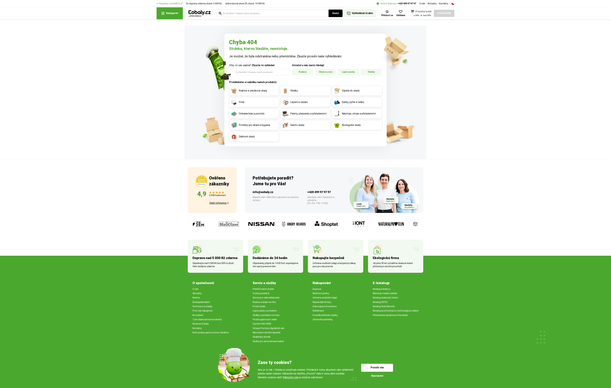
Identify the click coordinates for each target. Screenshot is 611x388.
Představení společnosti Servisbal (390, 315)
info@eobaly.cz (263, 192)
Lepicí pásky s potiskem (265, 310)
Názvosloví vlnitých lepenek (266, 332)
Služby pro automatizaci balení (268, 341)
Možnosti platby (321, 293)
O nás (422, 3)
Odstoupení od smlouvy (325, 306)
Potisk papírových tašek (265, 319)
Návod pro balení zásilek (385, 293)
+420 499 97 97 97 (406, 3)
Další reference (218, 203)
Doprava (317, 289)
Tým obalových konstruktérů (207, 319)
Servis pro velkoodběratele (266, 297)
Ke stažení (198, 315)
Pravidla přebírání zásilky (325, 315)
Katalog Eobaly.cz (381, 289)
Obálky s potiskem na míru (266, 315)
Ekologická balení (201, 302)
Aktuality (432, 3)
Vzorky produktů (261, 293)
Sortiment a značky (202, 306)
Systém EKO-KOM (262, 323)
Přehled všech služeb (263, 289)
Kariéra (196, 297)
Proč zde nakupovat (203, 310)
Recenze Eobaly (201, 323)
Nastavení (377, 375)
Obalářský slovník (261, 337)
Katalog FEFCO (380, 302)
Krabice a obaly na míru (264, 302)
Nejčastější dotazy (322, 302)
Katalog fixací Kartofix (384, 306)
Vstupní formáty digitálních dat (268, 328)
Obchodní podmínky (323, 319)
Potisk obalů (259, 306)
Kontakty (443, 3)
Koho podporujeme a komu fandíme (211, 332)
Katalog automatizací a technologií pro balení (395, 310)
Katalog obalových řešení (385, 297)
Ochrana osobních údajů (325, 297)
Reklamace (318, 310)
